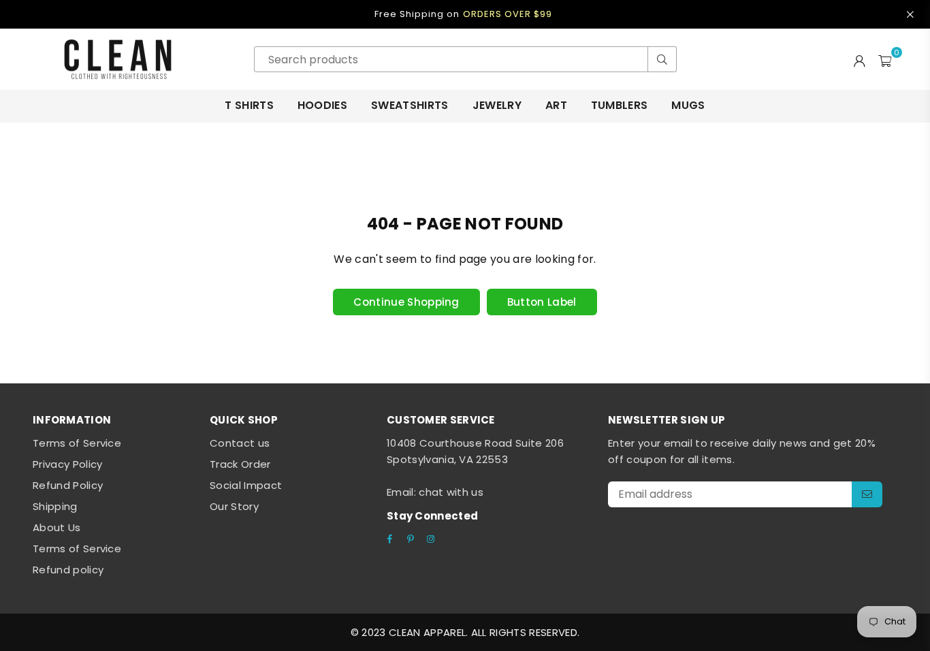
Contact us (240, 443)
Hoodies (322, 105)
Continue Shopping (406, 302)
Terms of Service (77, 443)
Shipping (55, 506)
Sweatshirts (410, 105)
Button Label (542, 302)
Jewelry (497, 105)
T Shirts (249, 105)
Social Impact (246, 485)
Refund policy (68, 569)
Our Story (234, 506)
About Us (57, 527)
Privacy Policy (67, 464)
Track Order (240, 464)
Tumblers (619, 105)
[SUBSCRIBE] (867, 494)
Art (556, 105)
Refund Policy (68, 485)
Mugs (688, 105)
